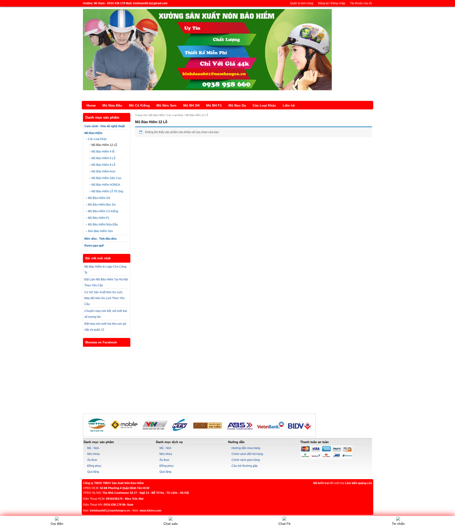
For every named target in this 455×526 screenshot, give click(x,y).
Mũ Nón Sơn (166, 105)
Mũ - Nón (93, 448)
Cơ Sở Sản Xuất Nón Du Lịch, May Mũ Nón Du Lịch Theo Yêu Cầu (104, 298)
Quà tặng (93, 471)
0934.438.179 (113, 504)
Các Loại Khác (264, 105)
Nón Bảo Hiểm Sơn (100, 231)
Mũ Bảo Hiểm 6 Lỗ (103, 158)
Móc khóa (93, 454)
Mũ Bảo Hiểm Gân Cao (106, 178)
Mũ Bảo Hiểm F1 (98, 218)
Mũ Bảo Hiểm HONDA (105, 184)
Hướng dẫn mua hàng (246, 448)
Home (91, 105)
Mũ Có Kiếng (139, 105)
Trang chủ (141, 115)
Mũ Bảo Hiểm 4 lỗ (102, 151)
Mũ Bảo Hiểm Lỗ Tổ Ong (107, 191)
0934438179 (114, 498)
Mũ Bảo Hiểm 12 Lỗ (104, 145)
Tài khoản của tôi (361, 3)
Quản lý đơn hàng (301, 3)
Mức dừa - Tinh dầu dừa (100, 238)
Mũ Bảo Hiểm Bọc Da (102, 204)
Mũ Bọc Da (237, 105)
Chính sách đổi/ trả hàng (247, 454)
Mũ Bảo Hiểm (93, 133)
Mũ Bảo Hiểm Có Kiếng (103, 211)
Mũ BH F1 (214, 105)
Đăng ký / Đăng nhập (331, 3)
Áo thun (92, 460)
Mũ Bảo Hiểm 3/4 (99, 198)
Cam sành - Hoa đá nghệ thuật (104, 126)
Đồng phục (94, 466)
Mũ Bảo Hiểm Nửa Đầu (103, 224)
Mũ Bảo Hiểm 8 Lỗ (103, 164)
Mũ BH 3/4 (191, 105)
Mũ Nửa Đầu (112, 105)
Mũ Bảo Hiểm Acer (103, 171)
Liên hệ (289, 105)
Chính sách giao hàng (246, 460)
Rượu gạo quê (94, 245)
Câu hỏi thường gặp (245, 466)
